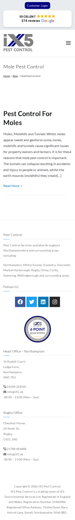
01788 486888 (16, 449)
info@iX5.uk (15, 392)
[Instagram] (55, 302)
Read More (11, 186)
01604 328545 (16, 386)
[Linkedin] (43, 302)
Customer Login (37, 5)
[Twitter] (31, 302)
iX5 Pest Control (50, 486)
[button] (37, 18)
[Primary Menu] (68, 43)
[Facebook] (20, 302)
